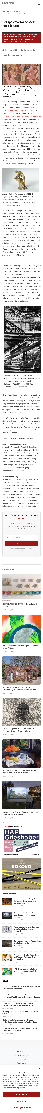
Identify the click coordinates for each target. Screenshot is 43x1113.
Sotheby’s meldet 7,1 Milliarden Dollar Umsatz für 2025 (21, 1012)
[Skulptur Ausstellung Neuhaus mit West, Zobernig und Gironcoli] (7, 931)
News (5, 981)
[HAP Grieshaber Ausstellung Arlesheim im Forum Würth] (7, 973)
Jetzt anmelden (21, 544)
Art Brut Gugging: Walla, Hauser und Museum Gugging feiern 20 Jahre (18, 729)
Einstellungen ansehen (22, 1107)
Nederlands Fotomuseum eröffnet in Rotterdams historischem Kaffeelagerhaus (19, 1021)
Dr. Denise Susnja (28, 50)
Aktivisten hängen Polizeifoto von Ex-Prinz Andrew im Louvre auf (20, 1029)
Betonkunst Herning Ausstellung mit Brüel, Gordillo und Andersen (27, 943)
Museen (19, 55)
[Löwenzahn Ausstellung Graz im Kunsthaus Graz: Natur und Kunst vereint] (7, 903)
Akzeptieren (21, 1094)
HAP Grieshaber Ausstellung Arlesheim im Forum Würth (25, 970)
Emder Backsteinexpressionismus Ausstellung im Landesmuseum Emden (19, 688)
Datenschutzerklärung (20, 551)
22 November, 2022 (9, 50)
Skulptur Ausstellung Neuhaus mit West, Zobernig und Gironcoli (26, 929)
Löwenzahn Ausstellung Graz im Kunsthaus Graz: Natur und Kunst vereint (27, 901)
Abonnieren (21, 1059)
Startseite (6, 11)
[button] (39, 1068)
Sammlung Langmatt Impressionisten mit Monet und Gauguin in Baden (20, 771)
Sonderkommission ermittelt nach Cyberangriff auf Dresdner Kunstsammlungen (21, 996)
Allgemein (18, 11)
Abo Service (21, 1063)
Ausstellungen (8, 55)
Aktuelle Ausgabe (21, 1055)
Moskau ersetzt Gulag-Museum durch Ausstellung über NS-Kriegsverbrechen (18, 1004)
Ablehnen (21, 1101)
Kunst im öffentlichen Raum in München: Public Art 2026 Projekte (20, 813)
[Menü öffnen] (39, 5)
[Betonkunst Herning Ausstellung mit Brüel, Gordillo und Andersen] (7, 945)
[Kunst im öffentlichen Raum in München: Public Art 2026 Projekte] (7, 917)
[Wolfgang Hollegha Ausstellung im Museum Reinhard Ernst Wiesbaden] (7, 959)
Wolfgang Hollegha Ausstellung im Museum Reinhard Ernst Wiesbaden (26, 957)
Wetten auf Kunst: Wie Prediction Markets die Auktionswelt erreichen (21, 987)
